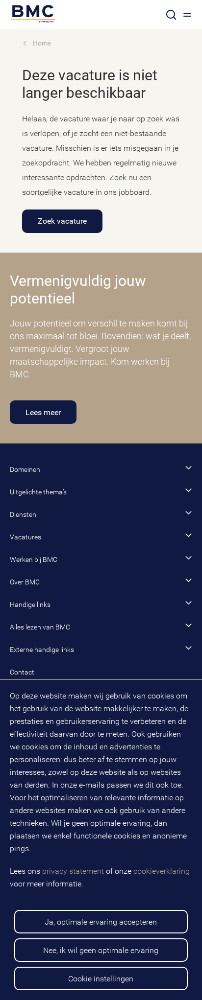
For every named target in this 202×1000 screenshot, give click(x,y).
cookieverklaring (161, 871)
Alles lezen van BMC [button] (40, 627)
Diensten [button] (23, 514)
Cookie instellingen (100, 978)
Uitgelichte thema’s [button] (38, 492)
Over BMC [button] (25, 582)
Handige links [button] (30, 604)
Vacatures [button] (25, 537)
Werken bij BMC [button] (33, 559)
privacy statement (73, 871)
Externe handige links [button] (42, 649)
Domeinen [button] (25, 469)
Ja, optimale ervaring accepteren (101, 922)
